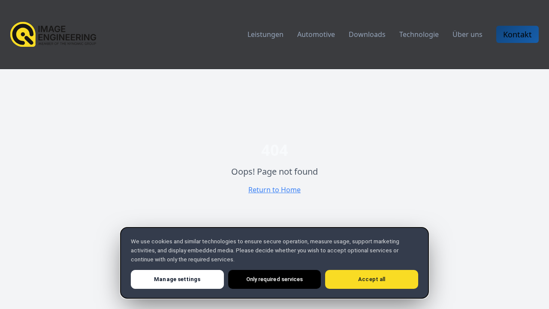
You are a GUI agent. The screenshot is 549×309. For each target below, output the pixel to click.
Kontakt (517, 34)
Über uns (467, 34)
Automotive (316, 34)
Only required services (274, 279)
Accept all (371, 279)
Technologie (419, 34)
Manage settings (177, 279)
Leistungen (265, 34)
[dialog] (274, 263)
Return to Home (274, 189)
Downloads (367, 34)
